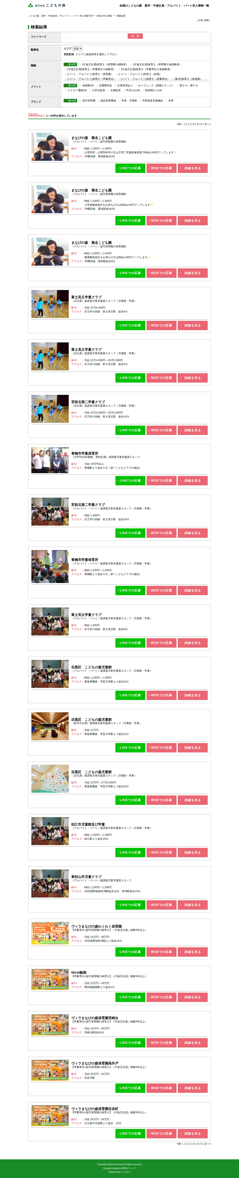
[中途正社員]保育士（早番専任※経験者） (91, 69)
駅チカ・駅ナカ (189, 85)
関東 (206, 20)
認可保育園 (88, 100)
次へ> (207, 124)
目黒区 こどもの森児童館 (91, 667)
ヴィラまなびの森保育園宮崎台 (94, 1018)
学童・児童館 (129, 100)
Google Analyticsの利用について (119, 1168)
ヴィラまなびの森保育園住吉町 (94, 1109)
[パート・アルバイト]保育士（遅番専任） (145, 78)
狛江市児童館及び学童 (88, 824)
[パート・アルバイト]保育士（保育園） (90, 74)
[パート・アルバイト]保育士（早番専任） (91, 78)
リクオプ (125, 1172)
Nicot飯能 (78, 972)
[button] (130, 168)
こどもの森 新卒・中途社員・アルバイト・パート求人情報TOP (60, 16)
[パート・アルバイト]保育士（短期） (140, 74)
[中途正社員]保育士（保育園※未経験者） (157, 64)
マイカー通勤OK (77, 90)
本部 (170, 100)
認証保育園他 (108, 100)
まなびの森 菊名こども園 (91, 138)
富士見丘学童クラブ (86, 297)
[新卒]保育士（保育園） (188, 78)
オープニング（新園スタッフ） (156, 85)
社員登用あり (125, 85)
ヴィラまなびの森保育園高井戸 (94, 1063)
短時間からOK (153, 90)
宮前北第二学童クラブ (88, 402)
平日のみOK (133, 90)
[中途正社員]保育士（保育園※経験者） (105, 64)
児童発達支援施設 (152, 100)
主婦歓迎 (115, 90)
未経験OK (88, 85)
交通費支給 (105, 85)
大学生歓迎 (98, 90)
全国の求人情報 (104, 16)
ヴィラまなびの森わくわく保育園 (96, 926)
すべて (72, 64)
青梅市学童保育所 (84, 453)
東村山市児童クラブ (86, 877)
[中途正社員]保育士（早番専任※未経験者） (146, 69)
